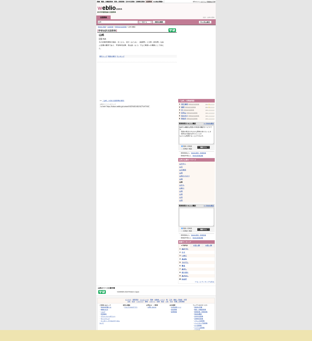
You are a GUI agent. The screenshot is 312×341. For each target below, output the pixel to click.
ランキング (120, 56)
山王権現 (182, 170)
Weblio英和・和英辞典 (198, 153)
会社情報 (174, 309)
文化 (128, 301)
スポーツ (152, 301)
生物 (158, 301)
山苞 (181, 191)
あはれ (184, 259)
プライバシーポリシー (108, 316)
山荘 (181, 197)
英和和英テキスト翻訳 (187, 123)
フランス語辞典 (199, 321)
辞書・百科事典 (179, 301)
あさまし (185, 276)
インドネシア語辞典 (200, 323)
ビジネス (128, 299)
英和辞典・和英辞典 (200, 312)
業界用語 (135, 299)
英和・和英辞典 (119, 1)
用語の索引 (112, 56)
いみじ (184, 256)
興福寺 (183, 119)
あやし (184, 269)
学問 (185, 299)
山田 (181, 173)
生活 (133, 301)
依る (183, 266)
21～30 (208, 245)
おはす (184, 279)
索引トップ (103, 56)
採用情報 (174, 312)
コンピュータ (144, 299)
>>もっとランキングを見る (204, 282)
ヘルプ (103, 312)
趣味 (146, 301)
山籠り (181, 188)
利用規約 (104, 314)
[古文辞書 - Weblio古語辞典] (106, 9)
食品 (162, 301)
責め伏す (184, 116)
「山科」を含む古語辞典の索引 (113, 101)
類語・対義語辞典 (107, 1)
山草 (181, 194)
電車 (151, 299)
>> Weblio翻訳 (209, 123)
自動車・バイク (160, 299)
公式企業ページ (176, 307)
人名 (167, 301)
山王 (181, 167)
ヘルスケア (140, 301)
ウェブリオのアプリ (130, 307)
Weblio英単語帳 (198, 156)
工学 (170, 299)
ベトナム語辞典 (199, 327)
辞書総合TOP (211, 2)
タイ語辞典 (198, 325)
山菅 (181, 200)
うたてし (185, 262)
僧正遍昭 (184, 104)
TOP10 (184, 245)
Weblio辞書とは (106, 307)
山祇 (181, 179)
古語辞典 (149, 1)
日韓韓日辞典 (140, 1)
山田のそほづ (184, 176)
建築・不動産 (178, 299)
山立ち (181, 185)
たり (183, 252)
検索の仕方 (104, 309)
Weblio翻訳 (198, 314)
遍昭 (183, 107)
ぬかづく (185, 249)
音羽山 (183, 113)
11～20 (196, 245)
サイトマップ (105, 318)
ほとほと (185, 272)
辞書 (98, 1)
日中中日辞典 (130, 1)
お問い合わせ (152, 307)
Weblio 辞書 (102, 27)
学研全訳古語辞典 (121, 27)
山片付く (182, 164)
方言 (171, 301)
